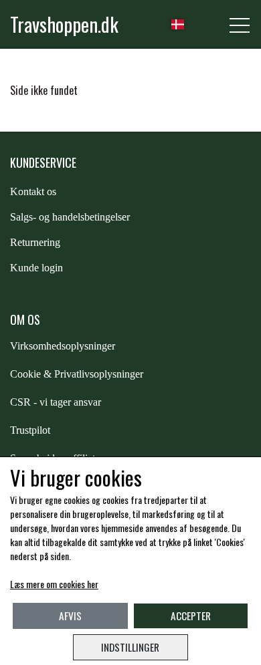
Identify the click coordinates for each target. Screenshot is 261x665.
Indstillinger (130, 647)
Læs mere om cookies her (54, 584)
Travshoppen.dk (64, 24)
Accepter (191, 615)
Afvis (70, 615)
